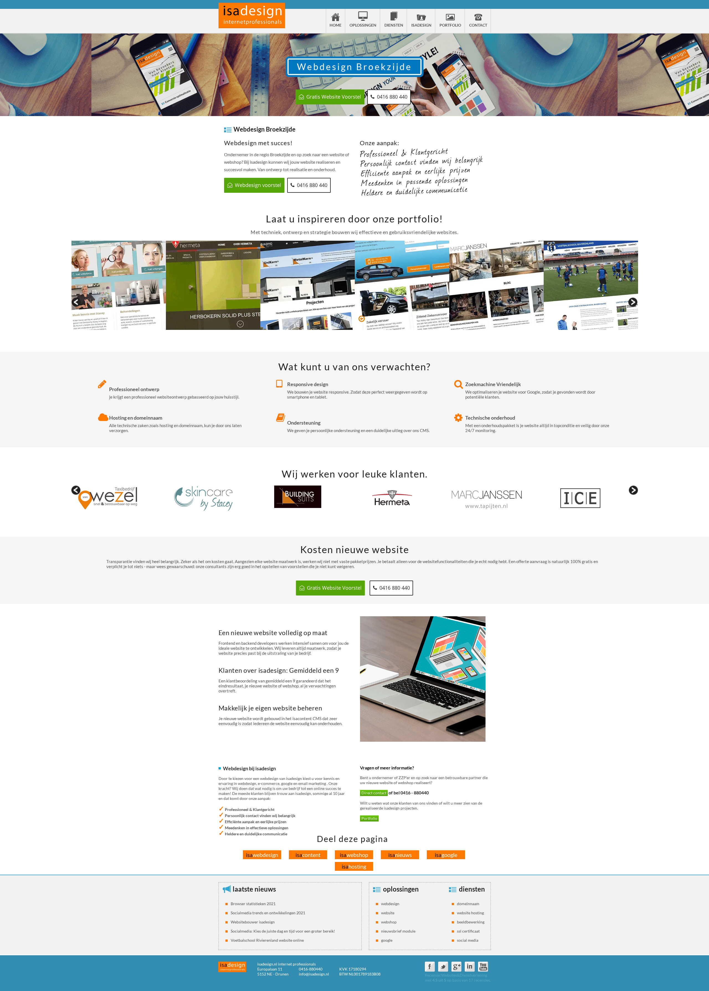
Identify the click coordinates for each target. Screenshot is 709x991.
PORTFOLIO (450, 25)
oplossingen (401, 889)
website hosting (470, 912)
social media (467, 940)
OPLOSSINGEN (363, 25)
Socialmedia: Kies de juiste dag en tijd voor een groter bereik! (283, 931)
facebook (430, 967)
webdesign (262, 854)
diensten (472, 889)
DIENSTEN (393, 25)
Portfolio (369, 818)
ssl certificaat (468, 931)
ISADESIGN (421, 25)
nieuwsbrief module (398, 931)
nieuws (400, 854)
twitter (443, 967)
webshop (354, 854)
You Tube (483, 967)
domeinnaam (468, 903)
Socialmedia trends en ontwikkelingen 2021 (268, 912)
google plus (456, 967)
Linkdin (470, 967)
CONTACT (478, 25)
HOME (335, 25)
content (308, 854)
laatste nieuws (254, 889)
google (446, 854)
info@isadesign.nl (314, 974)
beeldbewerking (470, 922)
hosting (354, 866)
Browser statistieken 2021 (253, 903)
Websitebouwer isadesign (253, 922)
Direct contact (373, 792)
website (387, 912)
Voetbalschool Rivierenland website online (267, 940)
